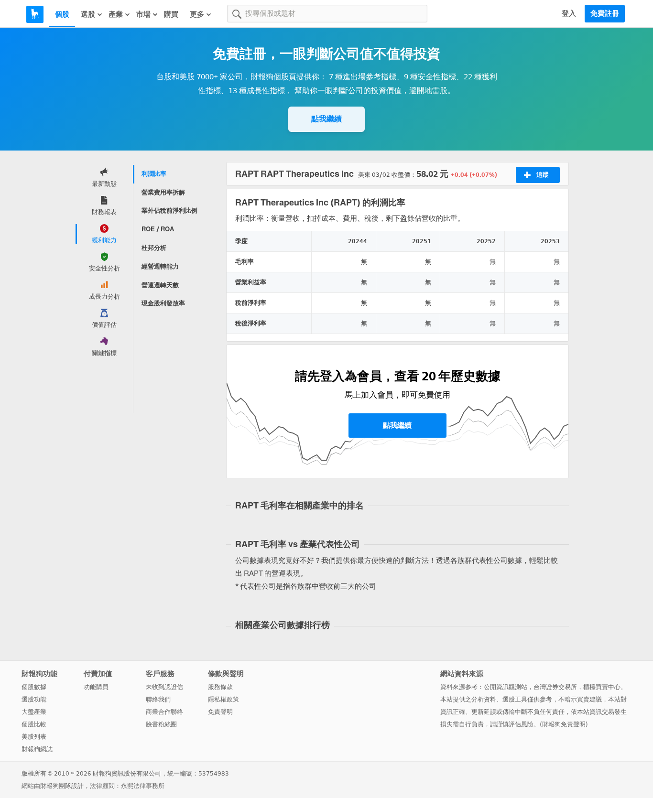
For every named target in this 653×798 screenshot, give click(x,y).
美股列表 (34, 736)
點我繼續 (326, 118)
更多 (197, 14)
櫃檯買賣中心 (601, 686)
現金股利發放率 (163, 303)
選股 (88, 14)
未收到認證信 (164, 686)
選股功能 (34, 699)
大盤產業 (34, 711)
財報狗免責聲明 (564, 724)
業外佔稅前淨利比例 (169, 210)
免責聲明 (220, 711)
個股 (62, 14)
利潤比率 (153, 173)
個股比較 (34, 724)
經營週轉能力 (160, 266)
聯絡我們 (158, 699)
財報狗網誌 (37, 749)
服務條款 (220, 686)
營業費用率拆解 (163, 192)
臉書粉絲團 (161, 724)
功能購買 (96, 686)
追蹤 (542, 174)
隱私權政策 (223, 699)
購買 (171, 14)
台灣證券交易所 (555, 686)
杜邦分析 (153, 247)
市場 (143, 14)
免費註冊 (604, 13)
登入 (569, 13)
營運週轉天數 (160, 285)
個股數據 (34, 686)
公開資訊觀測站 (505, 686)
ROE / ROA (157, 229)
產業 (116, 14)
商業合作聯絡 (164, 711)
